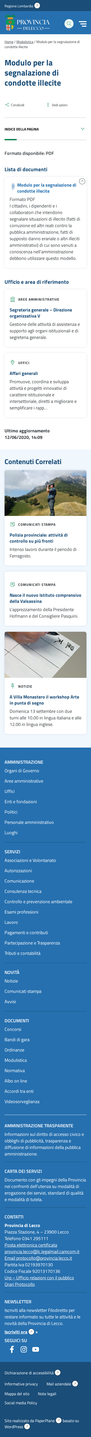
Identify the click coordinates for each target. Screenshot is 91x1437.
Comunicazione (19, 881)
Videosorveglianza (22, 1101)
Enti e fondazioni (21, 801)
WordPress (17, 1427)
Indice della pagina (22, 129)
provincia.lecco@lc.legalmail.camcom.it (42, 1251)
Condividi (17, 105)
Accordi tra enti (19, 1091)
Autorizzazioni (18, 870)
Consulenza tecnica (23, 891)
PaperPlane (48, 1421)
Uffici (24, 362)
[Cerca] (69, 23)
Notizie (25, 686)
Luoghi (11, 832)
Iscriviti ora (19, 1331)
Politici (11, 812)
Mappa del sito (17, 1394)
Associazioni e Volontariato (30, 860)
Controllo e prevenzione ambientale (38, 901)
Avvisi (10, 1001)
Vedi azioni (59, 105)
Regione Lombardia (22, 6)
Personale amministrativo (29, 822)
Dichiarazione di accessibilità (33, 1373)
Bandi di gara (17, 1039)
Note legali (47, 1394)
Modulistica (16, 1060)
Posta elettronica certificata (31, 1245)
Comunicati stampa (37, 524)
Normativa (15, 1070)
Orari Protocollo (20, 1284)
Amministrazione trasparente (39, 1125)
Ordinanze (14, 1049)
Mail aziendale (62, 1384)
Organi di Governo (22, 770)
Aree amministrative (38, 299)
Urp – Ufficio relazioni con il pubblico (39, 1277)
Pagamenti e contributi (26, 932)
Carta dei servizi (23, 1171)
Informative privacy (21, 1384)
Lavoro (11, 922)
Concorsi (13, 1029)
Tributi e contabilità (22, 953)
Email (10, 1258)
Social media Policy (21, 1403)
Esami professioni (21, 911)
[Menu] (82, 24)
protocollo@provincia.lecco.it (44, 1258)
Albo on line (16, 1080)
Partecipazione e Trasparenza (32, 942)
